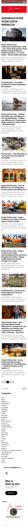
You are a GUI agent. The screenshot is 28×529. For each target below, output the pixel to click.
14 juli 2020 (5, 320)
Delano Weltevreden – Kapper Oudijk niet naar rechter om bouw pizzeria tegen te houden (13, 219)
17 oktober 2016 (6, 249)
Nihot (3, 437)
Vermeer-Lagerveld (7, 458)
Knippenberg (5, 425)
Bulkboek (4, 402)
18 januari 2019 (6, 112)
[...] (20, 61)
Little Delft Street (6, 427)
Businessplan (5, 404)
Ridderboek (5, 445)
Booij (3, 400)
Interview (4, 423)
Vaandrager (5, 454)
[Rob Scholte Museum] (14, 9)
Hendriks (4, 417)
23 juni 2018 (5, 358)
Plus (2, 441)
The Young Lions (6, 452)
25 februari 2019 (6, 43)
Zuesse (3, 462)
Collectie (4, 406)
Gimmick (4, 411)
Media (3, 431)
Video (3, 460)
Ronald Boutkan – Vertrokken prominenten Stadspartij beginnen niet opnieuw (13, 84)
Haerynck (4, 415)
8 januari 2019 (5, 152)
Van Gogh (4, 456)
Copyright (4, 408)
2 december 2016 (6, 215)
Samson (3, 447)
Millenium (4, 435)
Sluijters (4, 449)
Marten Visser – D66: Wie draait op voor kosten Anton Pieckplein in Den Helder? (14, 156)
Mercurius (4, 433)
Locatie (3, 429)
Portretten (4, 443)
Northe (3, 439)
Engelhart (4, 410)
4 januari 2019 (5, 183)
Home (3, 419)
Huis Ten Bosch (6, 421)
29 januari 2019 (6, 80)
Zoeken (24, 388)
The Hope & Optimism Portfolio (11, 451)
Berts (3, 398)
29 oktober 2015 (6, 289)
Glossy (3, 413)
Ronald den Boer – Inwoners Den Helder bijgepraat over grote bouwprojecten (13, 293)
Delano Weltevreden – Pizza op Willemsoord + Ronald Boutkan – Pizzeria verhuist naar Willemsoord (14, 187)
